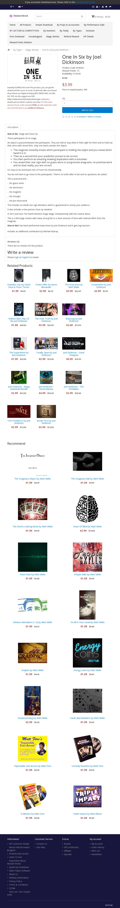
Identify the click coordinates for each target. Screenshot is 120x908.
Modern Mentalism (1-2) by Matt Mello (32, 622)
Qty (63, 98)
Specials (68, 854)
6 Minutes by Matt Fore (32, 813)
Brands (67, 843)
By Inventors (49, 30)
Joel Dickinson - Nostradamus (46, 387)
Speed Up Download (19, 867)
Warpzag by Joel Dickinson (74, 320)
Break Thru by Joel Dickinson (46, 422)
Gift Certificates (71, 847)
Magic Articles (52, 36)
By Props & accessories (68, 24)
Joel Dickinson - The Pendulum (74, 387)
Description (12, 127)
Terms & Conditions (18, 884)
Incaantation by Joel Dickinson (101, 285)
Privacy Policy (15, 881)
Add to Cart (87, 110)
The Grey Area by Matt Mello (74, 285)
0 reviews (81, 116)
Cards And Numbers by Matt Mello (87, 717)
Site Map (41, 847)
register (25, 257)
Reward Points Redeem (21, 42)
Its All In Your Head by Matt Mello (87, 622)
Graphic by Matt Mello (33, 670)
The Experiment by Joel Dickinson (19, 353)
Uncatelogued (35, 36)
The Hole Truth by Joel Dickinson (46, 320)
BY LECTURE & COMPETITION (24, 30)
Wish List (95, 850)
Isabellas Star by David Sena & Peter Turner (18, 285)
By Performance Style (94, 24)
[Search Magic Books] (82, 16)
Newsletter (96, 854)
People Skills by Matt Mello (87, 574)
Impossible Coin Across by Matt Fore (32, 765)
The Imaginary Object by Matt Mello (32, 478)
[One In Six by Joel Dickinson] (32, 68)
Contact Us (42, 843)
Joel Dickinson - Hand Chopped (73, 353)
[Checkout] (110, 6)
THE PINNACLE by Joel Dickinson (18, 422)
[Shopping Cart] (106, 6)
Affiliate (67, 850)
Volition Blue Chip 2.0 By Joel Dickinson (18, 320)
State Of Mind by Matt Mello (87, 526)
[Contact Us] (93, 6)
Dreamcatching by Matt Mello (32, 717)
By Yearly (64, 30)
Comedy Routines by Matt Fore (87, 765)
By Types (77, 30)
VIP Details (88, 36)
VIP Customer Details (19, 843)
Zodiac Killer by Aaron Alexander (46, 285)
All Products (25, 24)
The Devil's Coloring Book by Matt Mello (33, 526)
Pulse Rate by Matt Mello (32, 574)
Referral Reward (71, 36)
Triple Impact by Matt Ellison (87, 813)
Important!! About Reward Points (16, 862)
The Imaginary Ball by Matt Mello (87, 478)
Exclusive (90, 30)
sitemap (109, 905)
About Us (13, 874)
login (16, 257)
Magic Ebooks (32, 49)
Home (13, 24)
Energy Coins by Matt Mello (87, 670)
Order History (97, 847)
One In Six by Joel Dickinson (55, 49)
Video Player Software (19, 870)
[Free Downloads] (103, 6)
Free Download (17, 36)
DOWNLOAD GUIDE (85, 2)
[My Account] (98, 6)
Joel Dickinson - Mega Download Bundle (19, 387)
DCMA (12, 888)
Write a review (94, 116)
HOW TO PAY (15, 857)
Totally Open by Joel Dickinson (46, 353)
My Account (97, 843)
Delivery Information (19, 877)
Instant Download (44, 24)
